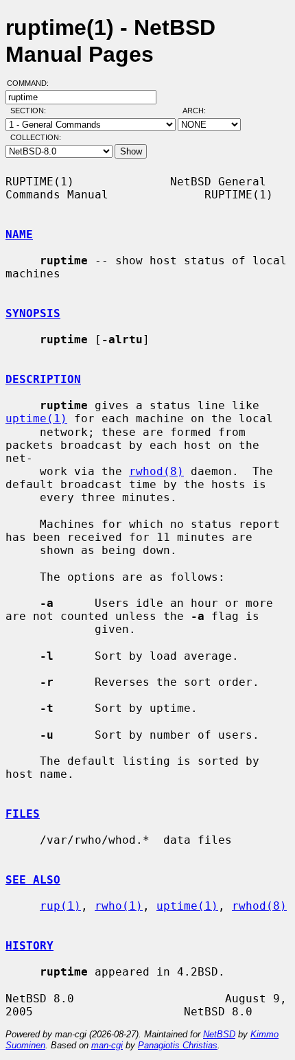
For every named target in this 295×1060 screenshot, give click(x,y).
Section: (31, 110)
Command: (32, 83)
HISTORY (29, 945)
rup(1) (60, 905)
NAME (19, 234)
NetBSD (219, 1034)
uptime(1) (36, 418)
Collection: (35, 137)
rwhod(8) (156, 471)
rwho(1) (119, 905)
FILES (22, 813)
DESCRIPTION (43, 379)
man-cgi (107, 1045)
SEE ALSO (32, 879)
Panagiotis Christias (177, 1045)
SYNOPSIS (32, 313)
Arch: (200, 110)
